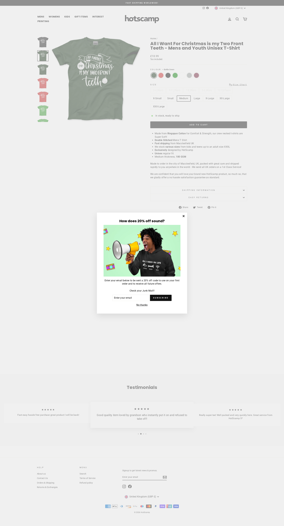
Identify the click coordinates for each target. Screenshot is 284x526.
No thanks (142, 304)
